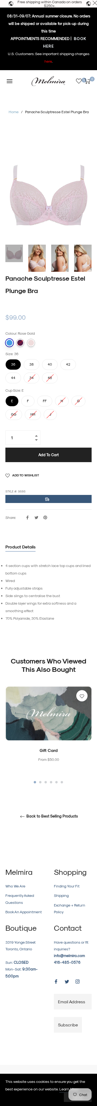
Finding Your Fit (66, 886)
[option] (48, 735)
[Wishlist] (79, 81)
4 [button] (51, 782)
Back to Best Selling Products (51, 816)
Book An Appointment (23, 911)
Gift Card (49, 750)
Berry (20, 343)
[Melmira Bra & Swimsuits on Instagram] (77, 980)
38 (31, 362)
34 (31, 376)
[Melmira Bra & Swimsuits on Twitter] (67, 980)
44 (13, 376)
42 (68, 362)
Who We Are (15, 886)
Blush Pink (31, 343)
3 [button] (45, 782)
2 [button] (40, 782)
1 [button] (35, 782)
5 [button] (56, 782)
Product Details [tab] (20, 546)
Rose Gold (9, 343)
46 (50, 376)
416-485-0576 (67, 962)
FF (45, 399)
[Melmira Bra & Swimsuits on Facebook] (56, 980)
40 (50, 362)
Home (14, 111)
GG (13, 412)
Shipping (61, 895)
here (48, 61)
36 (13, 362)
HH (33, 412)
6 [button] (62, 782)
